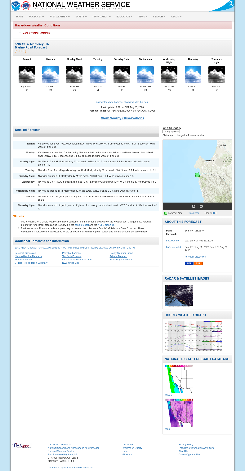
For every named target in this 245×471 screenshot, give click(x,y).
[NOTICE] (20, 51)
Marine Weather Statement (36, 32)
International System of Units (77, 259)
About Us (183, 451)
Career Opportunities (189, 454)
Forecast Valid (173, 247)
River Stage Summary (121, 259)
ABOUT (175, 16)
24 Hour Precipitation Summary (31, 262)
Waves (168, 394)
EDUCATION (123, 16)
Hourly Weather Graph (121, 252)
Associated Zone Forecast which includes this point (122, 101)
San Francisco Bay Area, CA (62, 454)
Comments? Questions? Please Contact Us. (70, 467)
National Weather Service (61, 451)
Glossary (127, 454)
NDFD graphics (106, 224)
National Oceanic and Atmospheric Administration (74, 447)
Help (124, 451)
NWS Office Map (70, 262)
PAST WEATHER (59, 16)
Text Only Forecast (71, 256)
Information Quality (132, 447)
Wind (167, 428)
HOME (19, 16)
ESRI (214, 212)
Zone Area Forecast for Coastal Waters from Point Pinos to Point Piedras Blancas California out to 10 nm (75, 247)
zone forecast (82, 224)
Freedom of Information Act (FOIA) (196, 447)
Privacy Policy (186, 444)
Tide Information (23, 259)
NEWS (141, 16)
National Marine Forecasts (28, 256)
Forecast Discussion (25, 252)
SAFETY (80, 16)
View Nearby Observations (122, 118)
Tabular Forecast (118, 256)
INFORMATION (100, 16)
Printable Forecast (71, 252)
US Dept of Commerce (59, 444)
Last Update (172, 240)
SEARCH (158, 16)
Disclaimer (193, 212)
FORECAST (35, 16)
